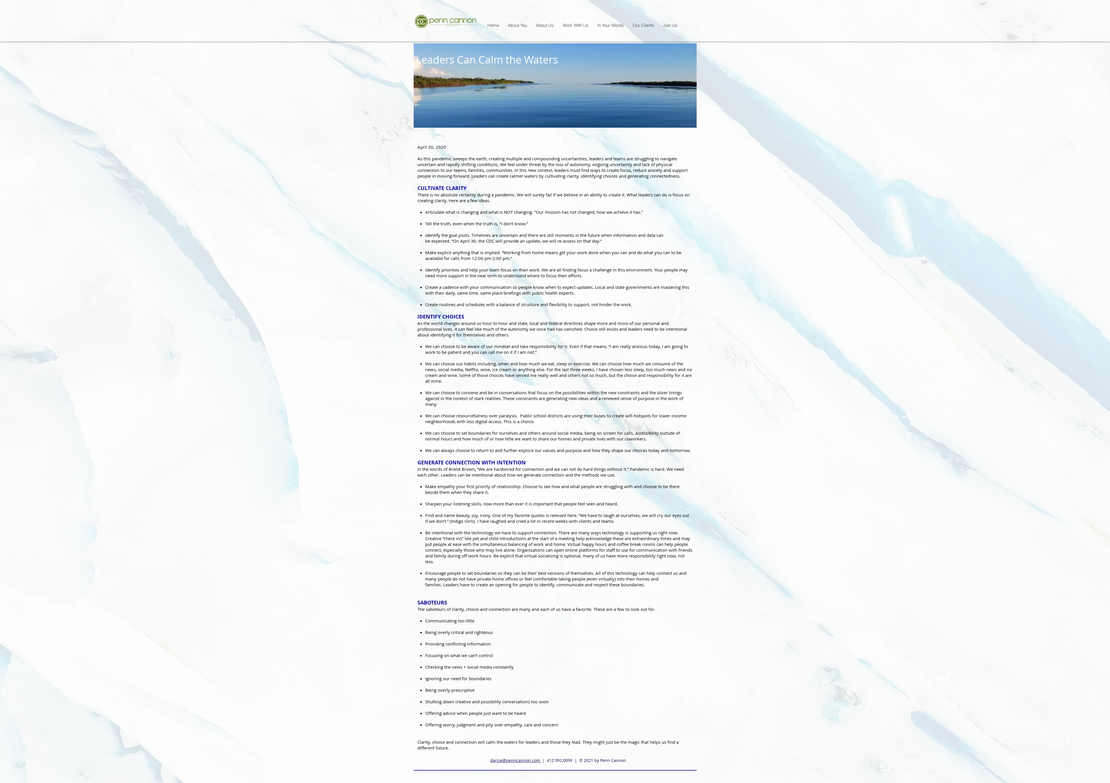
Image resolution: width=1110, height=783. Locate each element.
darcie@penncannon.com (515, 760)
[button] (575, 25)
